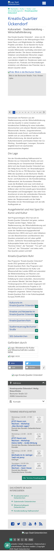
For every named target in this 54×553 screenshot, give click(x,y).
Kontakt (17, 401)
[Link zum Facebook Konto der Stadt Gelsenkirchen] (13, 524)
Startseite (13, 544)
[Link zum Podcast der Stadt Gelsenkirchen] (35, 524)
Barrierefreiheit (15, 546)
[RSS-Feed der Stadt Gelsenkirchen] (40, 524)
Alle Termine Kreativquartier (34, 478)
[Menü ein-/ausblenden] (44, 3)
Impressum (28, 544)
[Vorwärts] (44, 112)
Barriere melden (29, 546)
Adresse (17, 383)
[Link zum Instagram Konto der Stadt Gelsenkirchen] (24, 524)
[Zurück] (10, 112)
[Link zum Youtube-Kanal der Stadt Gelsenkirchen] (30, 524)
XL (26, 540)
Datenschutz (40, 544)
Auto (31, 540)
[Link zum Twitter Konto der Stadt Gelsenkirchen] (18, 524)
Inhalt (20, 544)
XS (11, 540)
